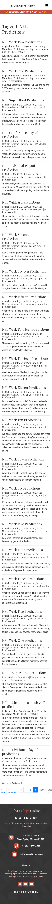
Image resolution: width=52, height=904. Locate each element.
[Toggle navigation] (47, 5)
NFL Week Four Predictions (22, 549)
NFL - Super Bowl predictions (24, 672)
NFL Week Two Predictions (22, 42)
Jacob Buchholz (13, 46)
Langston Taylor (30, 46)
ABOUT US (19, 892)
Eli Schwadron (20, 49)
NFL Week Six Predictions (21, 488)
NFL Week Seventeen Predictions (17, 236)
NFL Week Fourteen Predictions (25, 329)
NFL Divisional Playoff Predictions (18, 167)
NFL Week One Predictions (22, 71)
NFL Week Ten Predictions (21, 420)
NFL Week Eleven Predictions (24, 387)
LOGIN (35, 892)
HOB (35, 817)
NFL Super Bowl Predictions (23, 100)
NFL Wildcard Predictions (21, 202)
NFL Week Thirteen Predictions (25, 358)
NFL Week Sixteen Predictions (24, 271)
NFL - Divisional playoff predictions (20, 751)
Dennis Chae (11, 711)
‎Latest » (6, 498)
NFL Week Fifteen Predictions (24, 297)
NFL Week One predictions (22, 640)
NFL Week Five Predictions (22, 524)
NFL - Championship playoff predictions (23, 704)
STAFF (28, 892)
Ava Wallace (11, 677)
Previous (12, 792)
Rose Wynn (23, 677)
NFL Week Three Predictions (23, 578)
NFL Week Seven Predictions (23, 459)
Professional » (18, 51)
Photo (27, 817)
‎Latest (19, 817)
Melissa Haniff (12, 104)
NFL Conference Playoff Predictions (20, 134)
